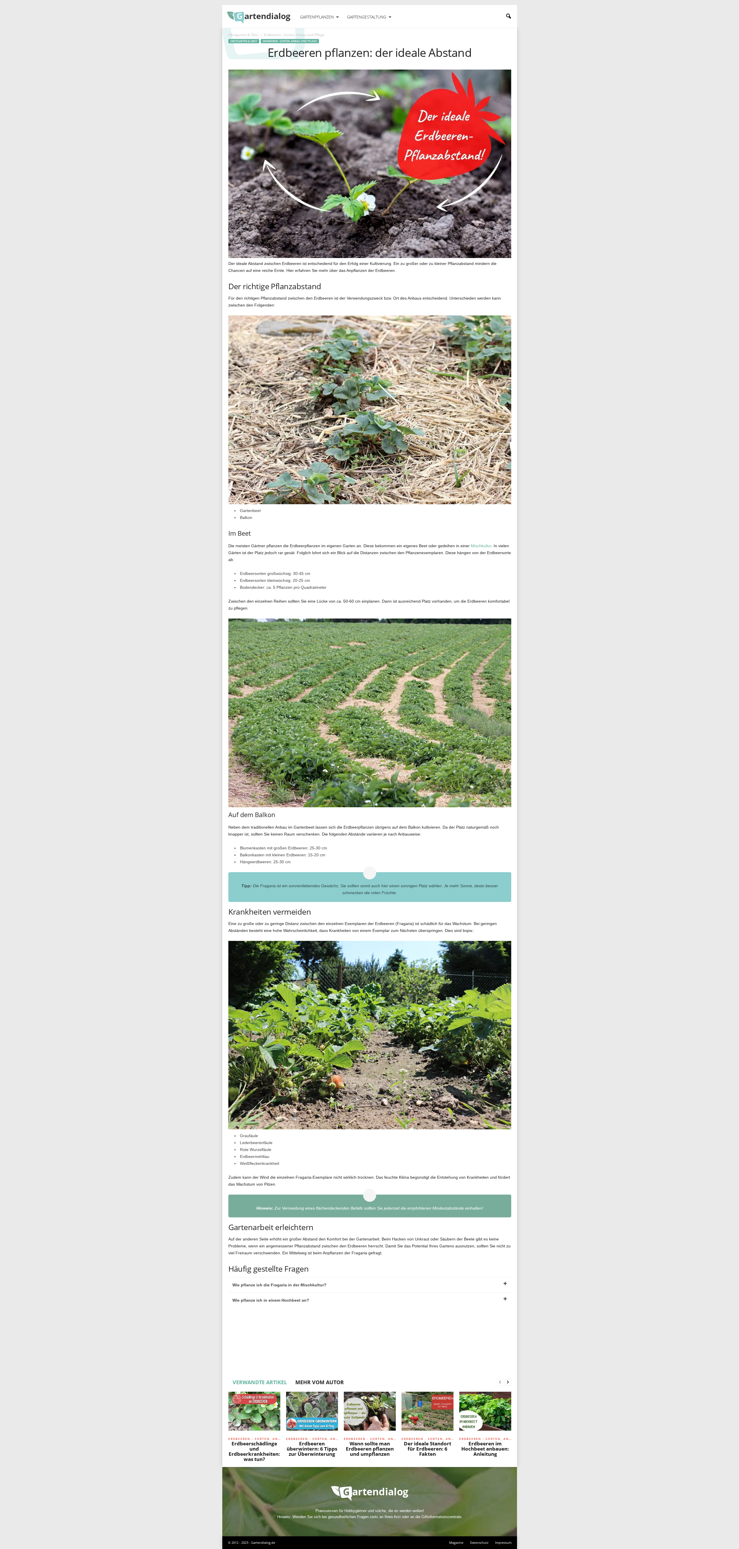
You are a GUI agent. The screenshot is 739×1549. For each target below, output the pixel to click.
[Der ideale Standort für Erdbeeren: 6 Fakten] (428, 1413)
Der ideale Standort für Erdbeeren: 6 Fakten (427, 1448)
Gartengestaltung (366, 17)
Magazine (456, 1542)
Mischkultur (481, 545)
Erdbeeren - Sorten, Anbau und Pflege (290, 41)
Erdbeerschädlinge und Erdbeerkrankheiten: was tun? (254, 1451)
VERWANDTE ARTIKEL (260, 1382)
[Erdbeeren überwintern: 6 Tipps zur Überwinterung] (312, 1413)
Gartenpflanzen (317, 17)
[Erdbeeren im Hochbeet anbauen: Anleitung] (485, 1413)
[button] (508, 16)
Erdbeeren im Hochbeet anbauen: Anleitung (485, 1448)
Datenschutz (479, 1542)
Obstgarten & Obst (243, 34)
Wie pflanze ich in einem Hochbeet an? (270, 1300)
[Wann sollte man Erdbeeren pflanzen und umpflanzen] (370, 1413)
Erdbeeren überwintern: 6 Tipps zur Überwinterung (312, 1448)
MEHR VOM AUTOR (319, 1382)
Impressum (503, 1542)
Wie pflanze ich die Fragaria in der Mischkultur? (279, 1285)
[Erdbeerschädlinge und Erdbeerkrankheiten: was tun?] (254, 1413)
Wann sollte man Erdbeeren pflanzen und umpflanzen (370, 1448)
